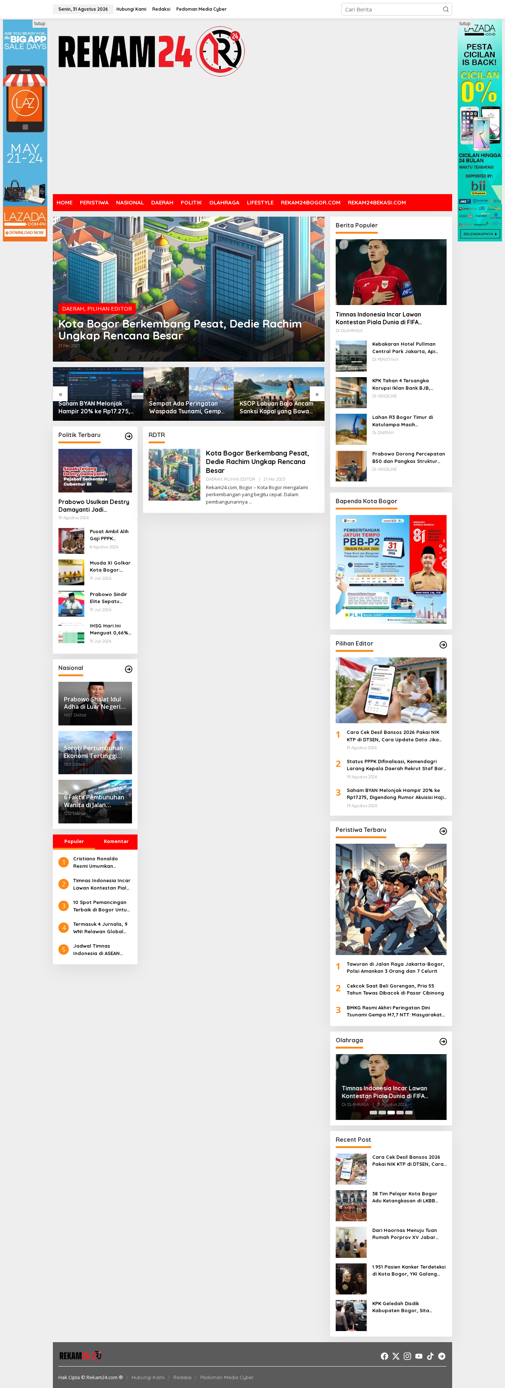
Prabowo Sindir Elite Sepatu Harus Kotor (108, 598)
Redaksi (182, 1377)
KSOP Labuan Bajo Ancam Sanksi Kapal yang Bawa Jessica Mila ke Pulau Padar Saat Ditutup (279, 407)
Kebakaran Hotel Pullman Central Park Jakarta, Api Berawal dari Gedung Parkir (406, 348)
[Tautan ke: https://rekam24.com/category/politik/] (128, 436)
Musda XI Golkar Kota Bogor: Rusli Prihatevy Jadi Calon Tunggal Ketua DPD (110, 567)
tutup (39, 23)
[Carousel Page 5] (409, 1112)
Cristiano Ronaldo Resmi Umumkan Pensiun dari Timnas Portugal (97, 863)
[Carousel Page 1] (373, 1112)
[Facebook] (384, 1356)
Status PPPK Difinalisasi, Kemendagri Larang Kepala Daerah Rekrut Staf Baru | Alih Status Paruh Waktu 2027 (396, 765)
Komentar (116, 841)
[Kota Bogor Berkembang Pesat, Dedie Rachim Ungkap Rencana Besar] (250, 502)
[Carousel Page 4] (400, 1112)
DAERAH (73, 308)
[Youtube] (419, 1356)
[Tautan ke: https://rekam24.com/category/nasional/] (128, 669)
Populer (74, 841)
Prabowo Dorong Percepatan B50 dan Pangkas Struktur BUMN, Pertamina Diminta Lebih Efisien (408, 458)
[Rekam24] (150, 51)
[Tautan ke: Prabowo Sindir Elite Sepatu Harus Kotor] (71, 603)
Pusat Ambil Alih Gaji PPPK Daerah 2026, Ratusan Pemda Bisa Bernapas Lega (109, 535)
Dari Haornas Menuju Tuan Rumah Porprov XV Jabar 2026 (404, 1234)
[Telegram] (442, 1356)
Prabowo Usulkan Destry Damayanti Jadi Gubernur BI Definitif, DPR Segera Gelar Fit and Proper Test (93, 506)
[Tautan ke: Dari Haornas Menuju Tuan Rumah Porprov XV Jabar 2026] (351, 1241)
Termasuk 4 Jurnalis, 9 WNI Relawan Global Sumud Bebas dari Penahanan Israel (100, 928)
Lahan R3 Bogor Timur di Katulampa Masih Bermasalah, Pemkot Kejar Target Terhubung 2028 (405, 421)
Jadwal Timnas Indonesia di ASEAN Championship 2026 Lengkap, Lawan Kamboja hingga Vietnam (97, 950)
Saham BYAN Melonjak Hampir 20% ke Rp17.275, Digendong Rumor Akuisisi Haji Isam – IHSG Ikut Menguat (95, 407)
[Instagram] (407, 1356)
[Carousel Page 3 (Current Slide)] (391, 1112)
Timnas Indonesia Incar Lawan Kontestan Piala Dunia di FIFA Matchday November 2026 (102, 884)
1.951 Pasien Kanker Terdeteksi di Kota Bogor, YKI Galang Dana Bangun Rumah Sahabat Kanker (408, 1271)
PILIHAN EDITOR (109, 308)
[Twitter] (396, 1356)
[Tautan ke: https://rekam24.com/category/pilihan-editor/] (443, 644)
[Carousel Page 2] (382, 1112)
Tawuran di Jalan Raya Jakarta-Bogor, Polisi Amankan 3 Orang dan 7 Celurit (395, 967)
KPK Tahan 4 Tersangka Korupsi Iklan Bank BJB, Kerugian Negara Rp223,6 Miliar (403, 385)
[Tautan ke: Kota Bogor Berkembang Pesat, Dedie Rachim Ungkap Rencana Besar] (189, 289)
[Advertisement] (252, 137)
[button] (446, 9)
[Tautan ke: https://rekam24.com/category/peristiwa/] (443, 831)
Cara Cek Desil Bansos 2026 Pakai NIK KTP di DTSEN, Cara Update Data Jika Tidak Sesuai (393, 736)
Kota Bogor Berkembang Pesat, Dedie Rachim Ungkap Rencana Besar (180, 329)
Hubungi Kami (148, 1377)
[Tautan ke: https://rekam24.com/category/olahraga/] (443, 1041)
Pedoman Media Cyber (227, 1377)
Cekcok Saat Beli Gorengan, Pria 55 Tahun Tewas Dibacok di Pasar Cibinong (395, 989)
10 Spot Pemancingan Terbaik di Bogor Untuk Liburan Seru (101, 906)
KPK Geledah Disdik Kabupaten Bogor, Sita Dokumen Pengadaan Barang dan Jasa (408, 1307)
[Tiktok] (430, 1356)
